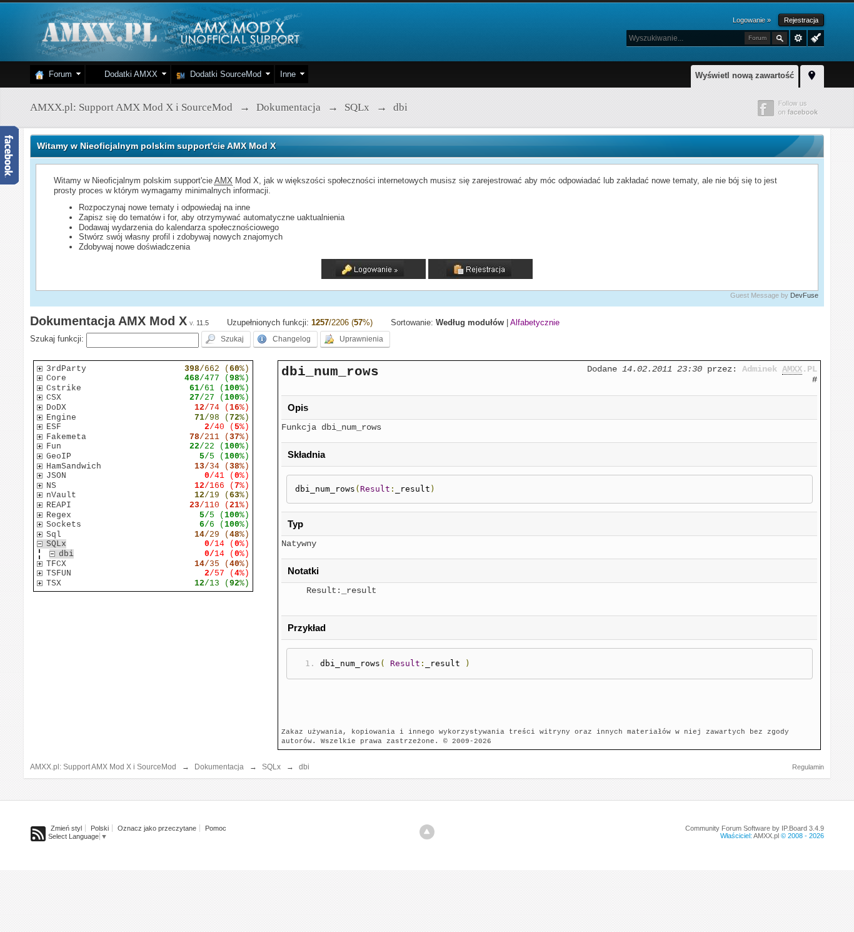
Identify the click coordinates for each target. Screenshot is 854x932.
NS (51, 485)
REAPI (58, 505)
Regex (58, 515)
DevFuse (804, 295)
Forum (58, 74)
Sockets (63, 524)
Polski (100, 828)
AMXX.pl (766, 835)
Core (56, 378)
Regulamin (808, 767)
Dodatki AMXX (128, 74)
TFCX (56, 564)
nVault (61, 495)
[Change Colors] (814, 37)
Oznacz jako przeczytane (157, 828)
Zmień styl (66, 828)
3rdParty (66, 368)
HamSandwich (73, 466)
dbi (66, 554)
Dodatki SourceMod (223, 74)
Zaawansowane (798, 38)
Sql (53, 534)
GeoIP (58, 456)
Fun (53, 446)
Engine (61, 417)
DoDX (56, 407)
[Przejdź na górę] (427, 831)
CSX (53, 397)
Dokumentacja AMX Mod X (108, 321)
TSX (53, 583)
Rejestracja (801, 20)
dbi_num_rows (330, 371)
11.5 (202, 323)
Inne (288, 74)
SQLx (56, 544)
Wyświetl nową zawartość (744, 75)
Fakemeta (66, 437)
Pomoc (215, 828)
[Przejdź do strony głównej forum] (169, 31)
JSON (56, 475)
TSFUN (58, 573)
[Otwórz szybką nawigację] (812, 74)
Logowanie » (752, 20)
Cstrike (63, 388)
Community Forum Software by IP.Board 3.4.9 (754, 828)
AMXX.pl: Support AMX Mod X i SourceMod (103, 766)
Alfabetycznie (535, 322)
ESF (53, 427)
